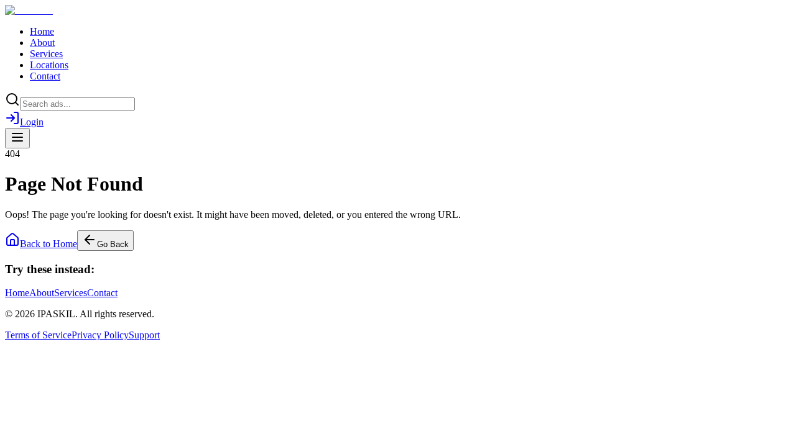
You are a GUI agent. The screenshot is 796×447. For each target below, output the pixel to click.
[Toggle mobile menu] (17, 138)
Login (32, 122)
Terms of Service (38, 335)
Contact (45, 76)
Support (144, 335)
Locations (49, 65)
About (42, 42)
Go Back (113, 244)
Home (42, 31)
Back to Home (48, 243)
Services (46, 53)
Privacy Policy (100, 335)
